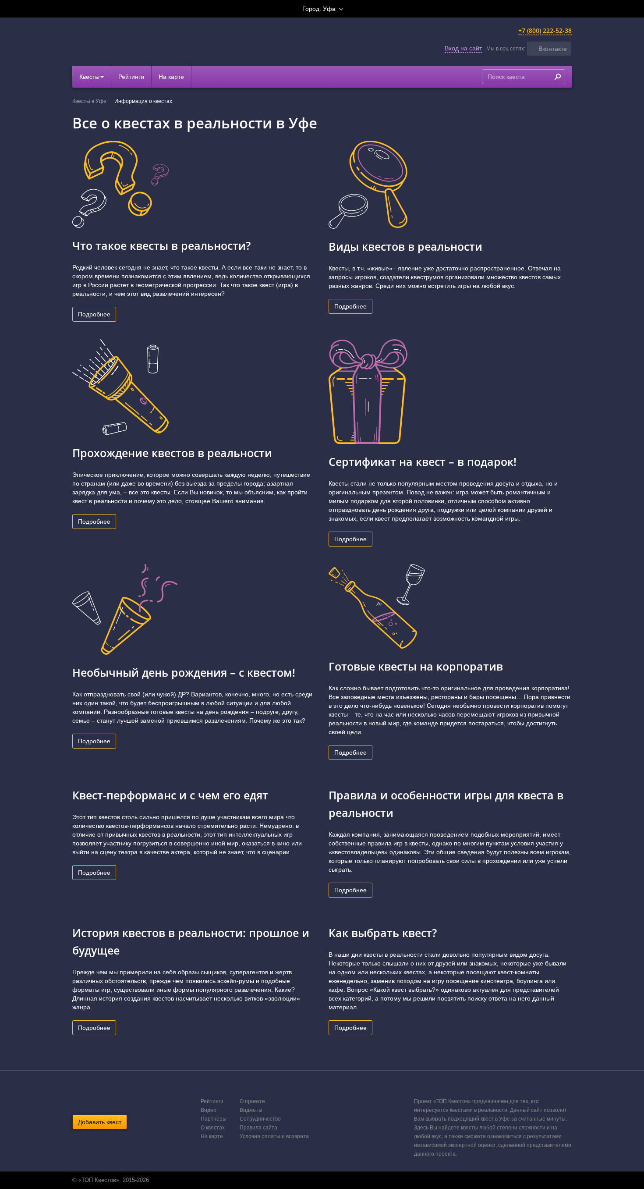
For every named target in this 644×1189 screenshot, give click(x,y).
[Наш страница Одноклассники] (321, 1180)
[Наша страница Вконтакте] (311, 1180)
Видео (208, 1110)
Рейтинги (131, 76)
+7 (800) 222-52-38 (545, 30)
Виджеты (251, 1110)
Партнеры (213, 1119)
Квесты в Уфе (89, 101)
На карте (171, 76)
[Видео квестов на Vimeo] (330, 1180)
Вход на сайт (463, 48)
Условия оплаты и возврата (274, 1136)
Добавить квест (99, 1121)
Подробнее (94, 314)
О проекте (252, 1101)
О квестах (213, 1128)
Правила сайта (258, 1128)
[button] (549, 48)
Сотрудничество (260, 1119)
